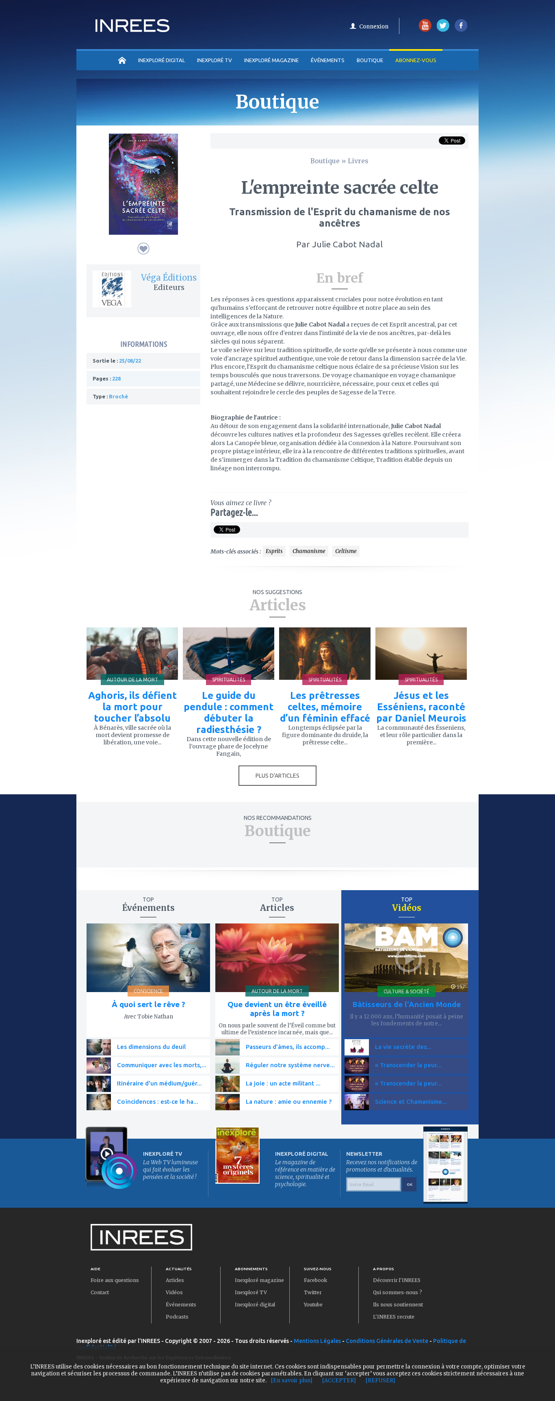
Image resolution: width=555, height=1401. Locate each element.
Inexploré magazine (259, 1280)
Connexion (373, 26)
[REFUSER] (380, 1380)
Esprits (274, 551)
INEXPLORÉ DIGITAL (161, 60)
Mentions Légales (317, 1341)
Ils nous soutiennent (398, 1305)
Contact (100, 1292)
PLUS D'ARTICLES (277, 775)
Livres (358, 161)
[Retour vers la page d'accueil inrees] (132, 29)
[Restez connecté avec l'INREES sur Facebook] (461, 29)
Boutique (370, 60)
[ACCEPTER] (339, 1380)
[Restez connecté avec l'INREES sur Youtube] (425, 29)
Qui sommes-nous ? (397, 1292)
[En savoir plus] (291, 1380)
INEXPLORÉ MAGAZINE (271, 60)
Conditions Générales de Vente (387, 1341)
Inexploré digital (255, 1305)
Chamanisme (309, 551)
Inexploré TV (251, 1292)
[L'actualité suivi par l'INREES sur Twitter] (443, 29)
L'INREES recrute (393, 1317)
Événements (328, 60)
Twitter (313, 1292)
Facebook (315, 1280)
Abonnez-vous (415, 60)
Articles (175, 1280)
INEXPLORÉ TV (214, 60)
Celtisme (346, 551)
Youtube (313, 1305)
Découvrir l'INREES (397, 1280)
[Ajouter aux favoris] (143, 248)
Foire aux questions (115, 1280)
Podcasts (177, 1317)
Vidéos (174, 1292)
